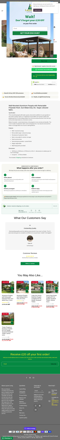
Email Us (54, 394)
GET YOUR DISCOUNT (30, 33)
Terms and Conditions (22, 392)
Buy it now (44, 61)
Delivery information (22, 402)
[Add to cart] (12, 291)
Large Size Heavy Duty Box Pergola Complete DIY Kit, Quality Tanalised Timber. (36, 298)
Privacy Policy (23, 395)
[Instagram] (30, 377)
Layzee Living (32, 434)
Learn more (38, 10)
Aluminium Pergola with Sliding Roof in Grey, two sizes (22, 297)
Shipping (18, 157)
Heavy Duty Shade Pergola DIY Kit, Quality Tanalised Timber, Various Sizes (51, 298)
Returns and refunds (22, 398)
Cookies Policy (23, 405)
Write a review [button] (30, 264)
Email (5, 364)
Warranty (21, 413)
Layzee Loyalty (23, 417)
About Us (21, 408)
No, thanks (30, 41)
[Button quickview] (12, 288)
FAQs (20, 410)
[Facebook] (26, 377)
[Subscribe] (42, 390)
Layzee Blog (22, 389)
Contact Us (22, 415)
